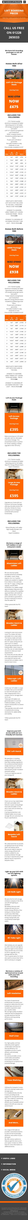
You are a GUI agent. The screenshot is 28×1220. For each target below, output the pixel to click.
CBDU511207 (24, 1214)
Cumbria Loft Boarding (13, 2)
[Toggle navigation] (24, 2)
